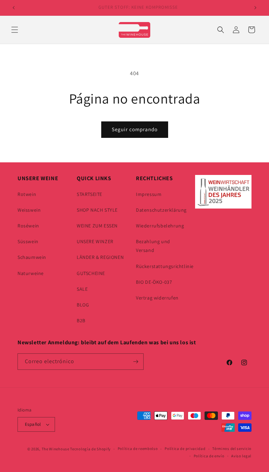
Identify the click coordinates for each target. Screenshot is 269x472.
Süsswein (28, 241)
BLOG (83, 305)
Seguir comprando (135, 129)
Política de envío (209, 455)
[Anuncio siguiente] (255, 7)
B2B (81, 320)
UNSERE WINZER (95, 241)
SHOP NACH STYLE (97, 210)
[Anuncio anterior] (13, 7)
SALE (82, 289)
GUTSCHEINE (91, 273)
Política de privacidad (185, 448)
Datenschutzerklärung (161, 210)
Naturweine (31, 273)
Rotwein (27, 194)
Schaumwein (32, 257)
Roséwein (28, 226)
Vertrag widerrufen (157, 298)
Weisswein (29, 210)
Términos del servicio (231, 448)
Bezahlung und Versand (153, 245)
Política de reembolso (138, 448)
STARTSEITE (89, 194)
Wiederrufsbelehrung (160, 226)
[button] (14, 29)
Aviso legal (241, 455)
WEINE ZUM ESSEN (97, 226)
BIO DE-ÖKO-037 (154, 282)
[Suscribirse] (135, 361)
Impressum (148, 194)
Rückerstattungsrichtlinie (165, 266)
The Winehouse (55, 448)
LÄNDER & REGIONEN (100, 257)
